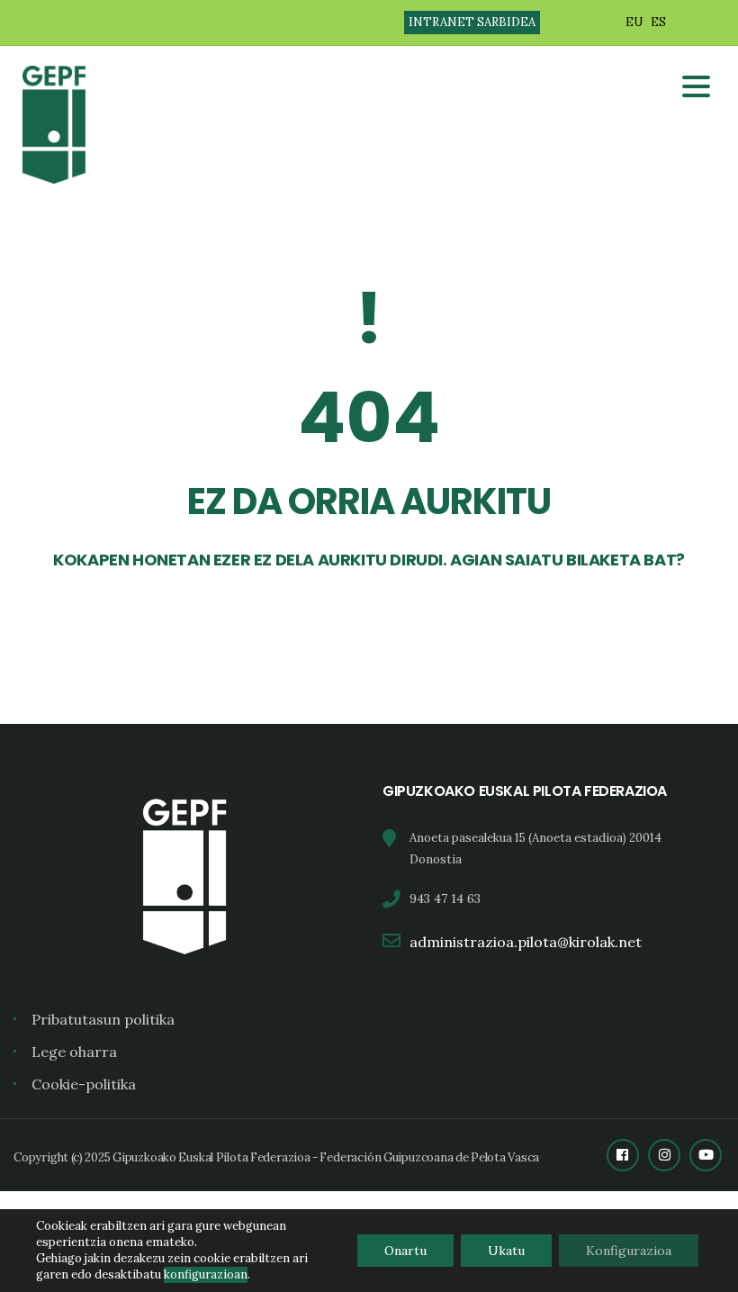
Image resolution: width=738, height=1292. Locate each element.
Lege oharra (74, 1052)
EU (634, 22)
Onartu (405, 1250)
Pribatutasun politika (103, 1019)
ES (658, 22)
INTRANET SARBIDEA (472, 22)
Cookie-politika (84, 1084)
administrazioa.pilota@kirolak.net (526, 942)
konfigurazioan (206, 1274)
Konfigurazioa (628, 1250)
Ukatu (506, 1250)
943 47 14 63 (445, 898)
